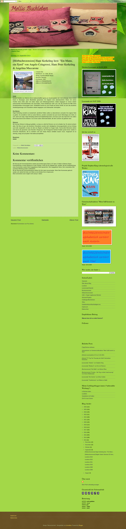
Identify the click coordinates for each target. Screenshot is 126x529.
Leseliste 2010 (89, 464)
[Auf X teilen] (38, 145)
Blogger (81, 525)
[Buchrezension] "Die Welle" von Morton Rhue (94, 369)
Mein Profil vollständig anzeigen (90, 484)
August (87, 473)
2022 (85, 417)
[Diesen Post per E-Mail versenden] (35, 145)
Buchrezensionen (86, 290)
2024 (85, 412)
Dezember (88, 442)
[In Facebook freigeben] (40, 145)
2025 (85, 409)
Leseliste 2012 (89, 459)
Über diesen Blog (86, 283)
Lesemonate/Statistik (87, 288)
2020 (85, 422)
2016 (85, 432)
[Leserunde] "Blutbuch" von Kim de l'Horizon (94, 366)
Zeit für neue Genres (87, 398)
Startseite (45, 220)
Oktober (87, 447)
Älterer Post (74, 220)
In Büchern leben (86, 391)
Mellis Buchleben (29, 9)
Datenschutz (85, 309)
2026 (85, 407)
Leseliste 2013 (89, 457)
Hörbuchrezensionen (22, 148)
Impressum (85, 307)
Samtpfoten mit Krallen (88, 396)
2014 (85, 437)
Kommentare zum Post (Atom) (25, 223)
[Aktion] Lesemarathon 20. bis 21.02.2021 (93, 355)
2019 (85, 424)
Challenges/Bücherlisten (88, 299)
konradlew (68, 525)
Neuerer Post (16, 220)
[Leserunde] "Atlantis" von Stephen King (92, 363)
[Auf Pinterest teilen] (42, 145)
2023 (85, 414)
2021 (85, 419)
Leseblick (84, 393)
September (88, 449)
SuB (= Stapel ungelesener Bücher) (91, 295)
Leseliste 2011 (89, 462)
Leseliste (84, 285)
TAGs (83, 302)
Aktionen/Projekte (86, 297)
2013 (85, 440)
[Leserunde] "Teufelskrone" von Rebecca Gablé (94, 380)
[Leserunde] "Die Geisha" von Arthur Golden (93, 377)
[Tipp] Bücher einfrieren (88, 347)
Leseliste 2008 (89, 469)
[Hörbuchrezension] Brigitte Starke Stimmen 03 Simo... (99, 454)
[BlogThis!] (37, 145)
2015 (85, 435)
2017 (85, 429)
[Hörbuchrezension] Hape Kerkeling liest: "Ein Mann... (99, 452)
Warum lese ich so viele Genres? (92, 318)
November (88, 444)
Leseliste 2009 (89, 467)
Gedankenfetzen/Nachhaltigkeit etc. (91, 304)
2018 (85, 427)
